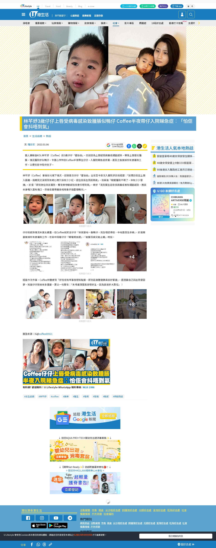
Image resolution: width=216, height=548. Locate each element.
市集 (94, 510)
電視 (86, 396)
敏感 (106, 396)
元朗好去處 (145, 510)
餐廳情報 (85, 514)
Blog (80, 6)
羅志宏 (31, 144)
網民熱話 (84, 523)
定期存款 (98, 16)
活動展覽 (85, 510)
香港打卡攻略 (176, 23)
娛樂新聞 (86, 16)
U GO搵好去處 (130, 6)
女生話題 (29, 396)
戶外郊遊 (97, 514)
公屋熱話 (74, 16)
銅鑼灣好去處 (129, 510)
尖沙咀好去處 (112, 510)
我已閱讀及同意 (176, 536)
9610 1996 (88, 387)
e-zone (91, 6)
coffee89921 (45, 334)
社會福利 (109, 514)
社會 (184, 510)
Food (58, 6)
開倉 (101, 510)
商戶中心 (163, 6)
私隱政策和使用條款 (83, 534)
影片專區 (129, 23)
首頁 (25, 136)
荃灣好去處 (159, 510)
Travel (47, 6)
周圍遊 (142, 23)
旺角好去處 (173, 510)
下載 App (178, 6)
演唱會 (26, 23)
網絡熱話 (118, 396)
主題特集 (193, 23)
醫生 (76, 396)
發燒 (96, 396)
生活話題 (37, 136)
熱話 (48, 136)
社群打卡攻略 (149, 6)
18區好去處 (157, 23)
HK (38, 6)
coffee (55, 396)
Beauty (69, 6)
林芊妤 (43, 396)
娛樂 (66, 396)
